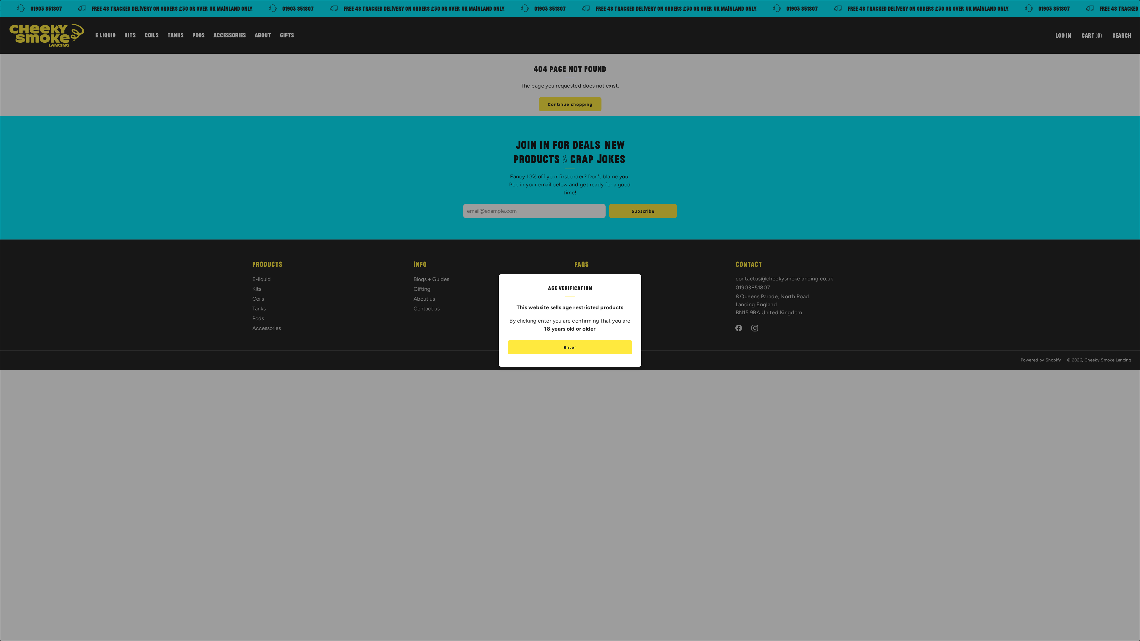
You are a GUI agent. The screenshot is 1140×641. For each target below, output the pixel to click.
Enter (570, 347)
